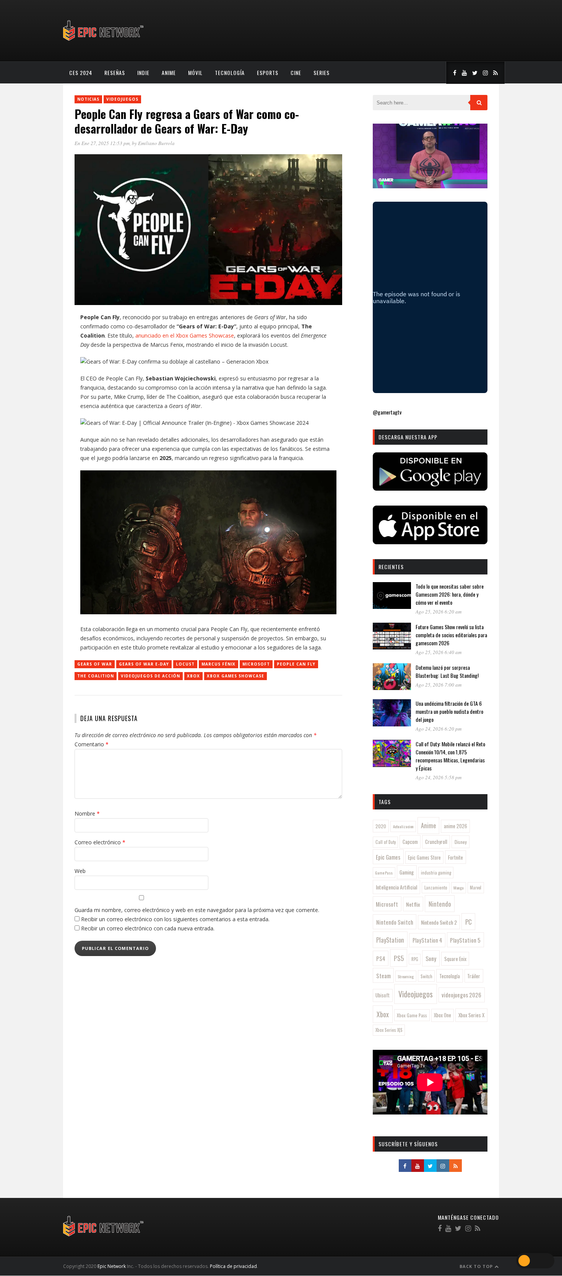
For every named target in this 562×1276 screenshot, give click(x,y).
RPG (414, 959)
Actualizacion (403, 826)
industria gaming (436, 873)
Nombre (87, 813)
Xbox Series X (471, 1015)
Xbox (193, 676)
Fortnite (455, 857)
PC (468, 922)
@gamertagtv (387, 412)
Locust (185, 664)
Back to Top (477, 1266)
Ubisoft (382, 995)
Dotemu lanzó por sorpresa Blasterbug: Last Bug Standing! (447, 671)
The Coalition (95, 676)
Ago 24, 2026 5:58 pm (438, 777)
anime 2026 (455, 826)
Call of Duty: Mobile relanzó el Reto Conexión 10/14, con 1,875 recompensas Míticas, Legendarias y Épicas (450, 756)
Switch (426, 976)
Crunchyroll (436, 841)
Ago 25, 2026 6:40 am (438, 652)
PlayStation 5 (465, 940)
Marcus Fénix (218, 664)
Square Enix (455, 959)
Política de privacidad (233, 1266)
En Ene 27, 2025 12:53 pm (102, 143)
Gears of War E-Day (144, 664)
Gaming (407, 872)
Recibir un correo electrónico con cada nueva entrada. (147, 928)
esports (267, 73)
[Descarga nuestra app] (430, 488)
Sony (431, 958)
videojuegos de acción (150, 676)
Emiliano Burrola (156, 143)
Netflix (413, 904)
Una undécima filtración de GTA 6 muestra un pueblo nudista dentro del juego (449, 711)
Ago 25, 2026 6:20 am (438, 611)
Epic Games (388, 857)
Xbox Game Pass (412, 1015)
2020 (380, 826)
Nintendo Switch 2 (439, 922)
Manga (458, 887)
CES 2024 (80, 73)
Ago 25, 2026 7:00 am (438, 684)
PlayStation (390, 940)
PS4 (380, 958)
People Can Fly (296, 664)
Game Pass (384, 873)
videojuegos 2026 (461, 994)
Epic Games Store (424, 857)
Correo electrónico (100, 842)
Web (80, 871)
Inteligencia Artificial (396, 887)
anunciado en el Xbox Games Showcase (184, 335)
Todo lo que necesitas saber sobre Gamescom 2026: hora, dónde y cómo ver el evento (450, 594)
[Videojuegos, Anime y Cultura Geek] (104, 41)
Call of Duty (385, 842)
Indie (143, 73)
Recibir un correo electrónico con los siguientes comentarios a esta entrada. (175, 919)
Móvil (195, 73)
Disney (461, 841)
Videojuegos (122, 99)
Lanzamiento (435, 887)
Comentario (92, 744)
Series (321, 73)
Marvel (475, 887)
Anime (169, 73)
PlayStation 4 (427, 940)
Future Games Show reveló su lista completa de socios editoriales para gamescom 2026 (451, 635)
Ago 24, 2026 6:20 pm (438, 728)
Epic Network (111, 1266)
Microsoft (256, 664)
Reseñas (114, 73)
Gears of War (94, 664)
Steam (383, 975)
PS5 (399, 958)
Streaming (406, 976)
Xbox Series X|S (389, 1030)
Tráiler (473, 976)
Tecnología (230, 73)
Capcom (410, 841)
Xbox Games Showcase (235, 676)
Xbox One (442, 1015)
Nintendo (440, 904)
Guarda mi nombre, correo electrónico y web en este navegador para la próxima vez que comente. (197, 910)
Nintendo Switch (394, 922)
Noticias (88, 99)
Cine (296, 73)
